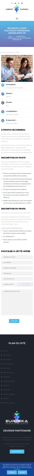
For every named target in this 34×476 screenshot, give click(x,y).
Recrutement (7, 359)
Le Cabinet (6, 355)
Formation (6, 368)
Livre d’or (6, 385)
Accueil (5, 351)
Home (10, 36)
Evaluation (6, 377)
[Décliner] (32, 469)
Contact (6, 398)
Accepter (11, 472)
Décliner (22, 472)
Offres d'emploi (20, 36)
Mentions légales (9, 394)
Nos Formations (8, 372)
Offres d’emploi (8, 364)
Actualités (6, 390)
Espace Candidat (8, 381)
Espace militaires (8, 403)
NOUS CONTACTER (17, 451)
